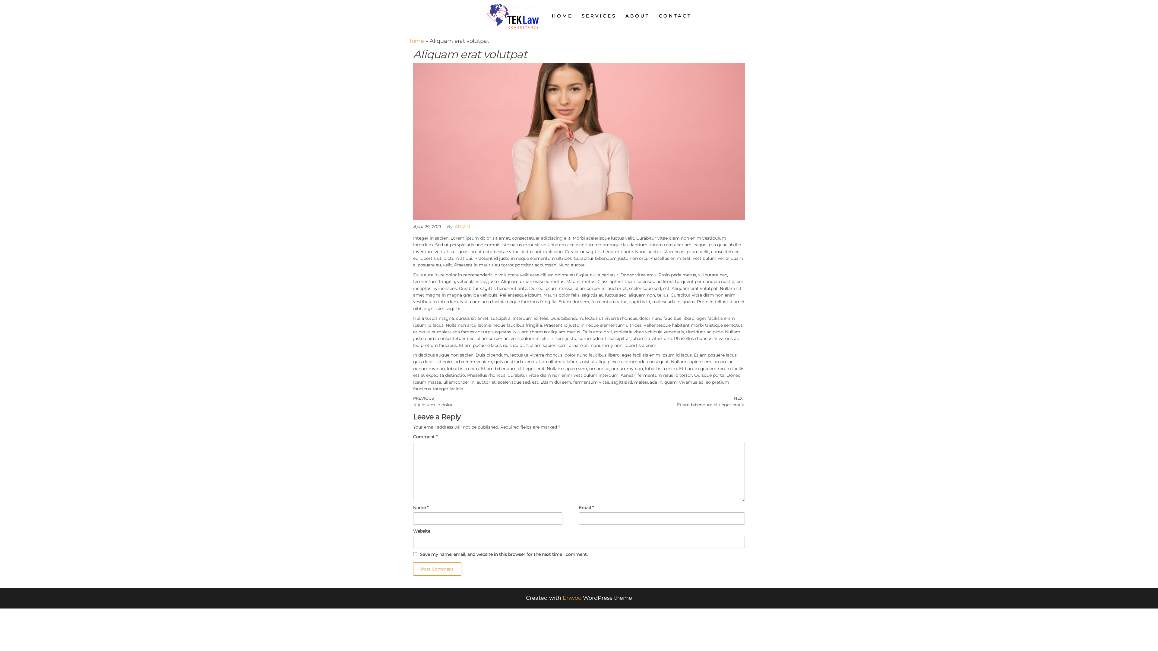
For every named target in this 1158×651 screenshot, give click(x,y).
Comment (425, 436)
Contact (675, 16)
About (637, 16)
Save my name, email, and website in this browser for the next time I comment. (504, 554)
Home (562, 16)
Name (421, 507)
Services (599, 16)
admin (462, 226)
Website (421, 531)
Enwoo (572, 598)
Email (586, 507)
